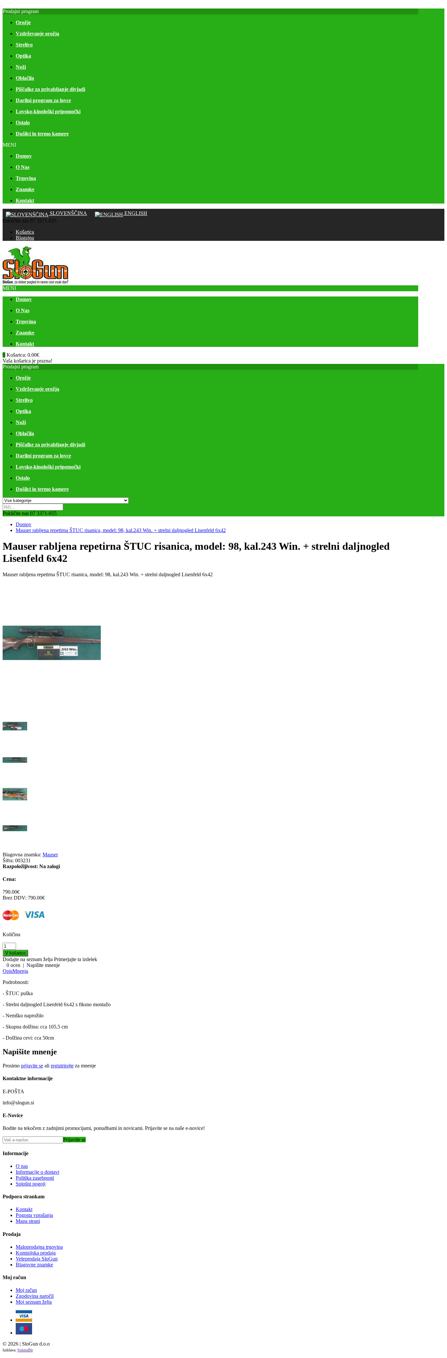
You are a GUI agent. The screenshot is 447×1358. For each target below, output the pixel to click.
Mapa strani (28, 1221)
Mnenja (20, 971)
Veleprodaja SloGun (37, 1258)
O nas (22, 1166)
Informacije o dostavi (37, 1172)
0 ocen (13, 965)
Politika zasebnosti (35, 1178)
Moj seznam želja (34, 1302)
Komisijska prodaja (36, 1253)
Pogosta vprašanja (34, 1215)
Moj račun (26, 1290)
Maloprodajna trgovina (39, 1247)
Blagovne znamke (34, 1264)
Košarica (25, 232)
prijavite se (32, 1065)
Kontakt (24, 1209)
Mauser (50, 854)
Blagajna (25, 238)
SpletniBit (25, 1350)
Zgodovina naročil (35, 1296)
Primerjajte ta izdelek (75, 959)
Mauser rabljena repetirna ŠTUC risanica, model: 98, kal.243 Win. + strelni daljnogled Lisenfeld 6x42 (121, 530)
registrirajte (62, 1065)
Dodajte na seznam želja (28, 959)
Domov (23, 524)
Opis (7, 971)
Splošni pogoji (30, 1184)
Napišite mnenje (43, 965)
